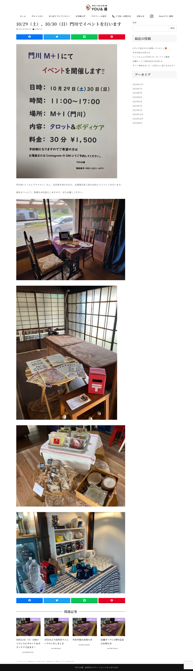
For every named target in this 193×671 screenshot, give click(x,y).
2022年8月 (137, 123)
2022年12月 (138, 114)
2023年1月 (137, 110)
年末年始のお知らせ (141, 52)
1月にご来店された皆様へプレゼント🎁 (150, 48)
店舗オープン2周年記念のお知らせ (148, 61)
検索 (135, 22)
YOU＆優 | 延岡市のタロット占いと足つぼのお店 (96, 667)
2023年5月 (137, 101)
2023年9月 (137, 93)
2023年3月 (137, 105)
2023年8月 (137, 97)
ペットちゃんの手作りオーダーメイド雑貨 (151, 57)
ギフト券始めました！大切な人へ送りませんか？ (154, 65)
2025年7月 (137, 88)
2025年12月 (138, 84)
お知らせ (38, 29)
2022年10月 (138, 118)
